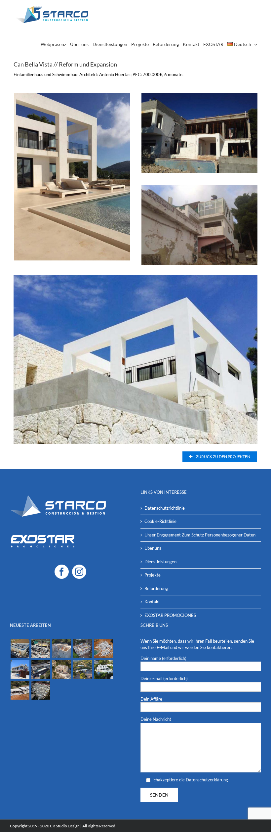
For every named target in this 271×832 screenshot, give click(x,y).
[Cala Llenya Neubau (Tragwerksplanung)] (82, 648)
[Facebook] (62, 572)
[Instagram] (79, 572)
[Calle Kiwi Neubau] (20, 669)
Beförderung (156, 588)
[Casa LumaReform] (103, 669)
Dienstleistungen (160, 561)
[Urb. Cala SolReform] (41, 690)
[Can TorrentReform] (61, 669)
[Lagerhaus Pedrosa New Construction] (20, 648)
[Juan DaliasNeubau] (20, 690)
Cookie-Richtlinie (160, 521)
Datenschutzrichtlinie (164, 508)
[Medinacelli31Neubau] (41, 669)
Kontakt (152, 601)
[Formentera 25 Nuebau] (41, 648)
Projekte (152, 575)
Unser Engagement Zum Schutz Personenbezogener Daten (199, 534)
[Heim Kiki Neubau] (103, 648)
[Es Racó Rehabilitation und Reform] (61, 648)
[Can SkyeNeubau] (82, 669)
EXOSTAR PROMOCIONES (170, 615)
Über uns (152, 548)
